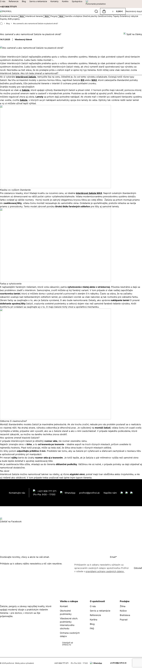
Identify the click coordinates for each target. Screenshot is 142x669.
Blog (24, 1)
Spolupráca (77, 1)
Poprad (123, 619)
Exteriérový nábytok (129, 16)
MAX (94, 80)
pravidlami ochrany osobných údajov (105, 571)
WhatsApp (70, 492)
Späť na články (134, 34)
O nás (2, 1)
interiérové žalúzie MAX (89, 193)
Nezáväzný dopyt (134, 11)
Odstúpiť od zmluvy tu (67, 643)
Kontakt (64, 606)
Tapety (116, 16)
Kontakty (54, 1)
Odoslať (138, 568)
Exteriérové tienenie (12, 16)
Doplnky (4, 19)
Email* (113, 557)
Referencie (13, 1)
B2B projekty (14, 19)
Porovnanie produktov (96, 4)
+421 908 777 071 (8, 6)
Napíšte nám (110, 492)
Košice (123, 610)
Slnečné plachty (90, 16)
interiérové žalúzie (26, 76)
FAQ (92, 628)
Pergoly (56, 16)
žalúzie (26, 90)
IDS (82, 80)
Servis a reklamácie (38, 1)
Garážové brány (105, 16)
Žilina (122, 606)
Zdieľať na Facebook (11, 521)
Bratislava (125, 615)
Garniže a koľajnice (74, 16)
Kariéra (65, 1)
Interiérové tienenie (37, 16)
